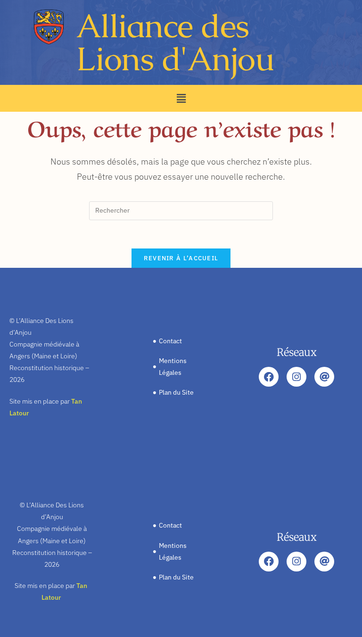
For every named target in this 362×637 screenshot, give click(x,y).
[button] (181, 98)
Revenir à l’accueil (181, 258)
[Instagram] (296, 377)
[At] (324, 377)
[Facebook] (269, 377)
